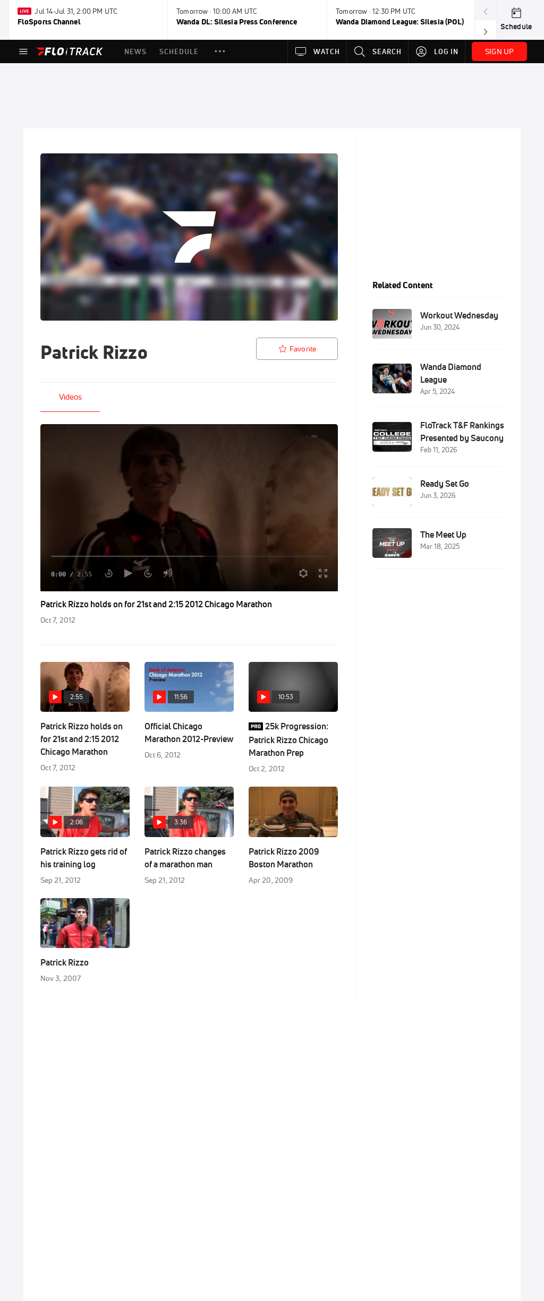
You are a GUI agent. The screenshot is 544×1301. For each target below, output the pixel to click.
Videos (70, 397)
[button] (220, 51)
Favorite (303, 349)
